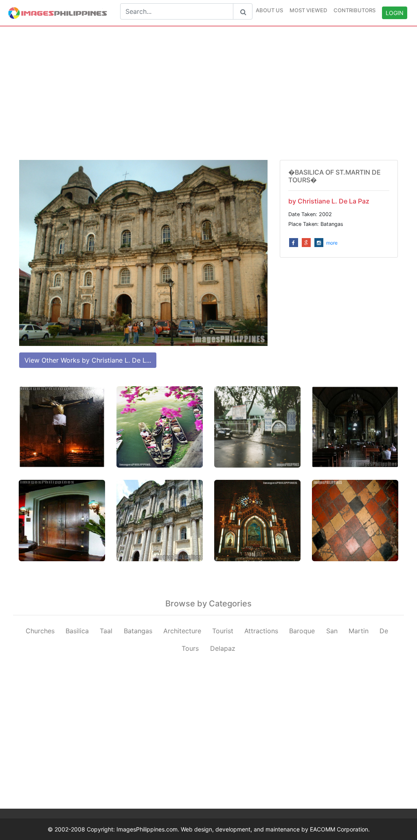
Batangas (138, 631)
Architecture (182, 631)
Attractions (261, 631)
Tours (190, 648)
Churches (40, 631)
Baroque (302, 631)
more (332, 243)
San (332, 631)
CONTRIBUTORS (354, 10)
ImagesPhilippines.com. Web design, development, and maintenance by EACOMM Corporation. (243, 829)
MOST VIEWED (308, 10)
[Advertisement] (208, 93)
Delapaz (222, 648)
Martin (359, 631)
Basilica (77, 631)
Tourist (222, 631)
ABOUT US (269, 10)
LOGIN (395, 12)
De (384, 631)
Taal (106, 631)
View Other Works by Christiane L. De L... (87, 360)
